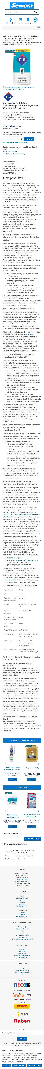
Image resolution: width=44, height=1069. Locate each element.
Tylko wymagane (19, 1065)
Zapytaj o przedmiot (10, 151)
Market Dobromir (22, 916)
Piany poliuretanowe (22, 935)
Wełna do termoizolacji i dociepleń (22, 939)
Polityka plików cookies (22, 970)
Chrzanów (22, 912)
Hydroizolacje (32, 36)
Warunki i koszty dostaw (22, 955)
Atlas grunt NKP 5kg (31, 768)
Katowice (22, 902)
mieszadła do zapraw (14, 558)
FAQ (22, 974)
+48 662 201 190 (24, 881)
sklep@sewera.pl (22, 879)
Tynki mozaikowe (22, 937)
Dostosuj (6, 1065)
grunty (9, 565)
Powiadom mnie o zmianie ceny (14, 154)
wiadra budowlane (29, 560)
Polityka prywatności (22, 972)
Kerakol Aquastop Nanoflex (23, 514)
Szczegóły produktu (20, 36)
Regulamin (22, 949)
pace (17, 560)
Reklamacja (22, 953)
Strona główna (7, 36)
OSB (22, 931)
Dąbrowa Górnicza (22, 898)
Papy (22, 933)
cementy (30, 334)
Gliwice (22, 900)
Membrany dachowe (22, 929)
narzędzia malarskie (12, 580)
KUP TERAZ (12, 780)
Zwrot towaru (22, 951)
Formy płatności (22, 957)
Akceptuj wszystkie (34, 1065)
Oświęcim (22, 914)
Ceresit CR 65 (35, 533)
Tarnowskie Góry (22, 906)
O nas (22, 968)
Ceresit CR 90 (8, 514)
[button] (38, 764)
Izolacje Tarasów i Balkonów (12, 38)
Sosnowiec (22, 904)
